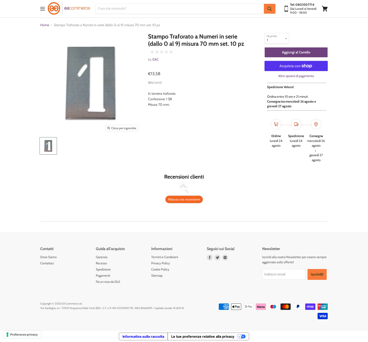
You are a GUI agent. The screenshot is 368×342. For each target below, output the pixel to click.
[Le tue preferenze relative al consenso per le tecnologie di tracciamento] (22, 335)
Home (44, 25)
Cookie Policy (160, 269)
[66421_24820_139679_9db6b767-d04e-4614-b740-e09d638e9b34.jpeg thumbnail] (48, 145)
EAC (155, 59)
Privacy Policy (160, 263)
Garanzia (101, 257)
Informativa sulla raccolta (143, 336)
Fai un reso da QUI (108, 282)
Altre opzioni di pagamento (296, 76)
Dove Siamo (48, 257)
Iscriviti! (317, 274)
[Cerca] (269, 9)
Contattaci (47, 263)
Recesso (101, 263)
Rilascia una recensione (184, 199)
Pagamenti (103, 276)
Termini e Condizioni (164, 257)
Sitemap (156, 276)
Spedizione (103, 269)
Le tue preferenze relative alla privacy (202, 336)
